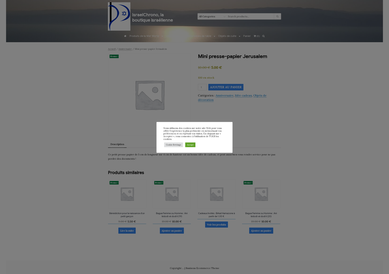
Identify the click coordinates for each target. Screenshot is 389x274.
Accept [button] (190, 145)
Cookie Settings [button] (173, 145)
